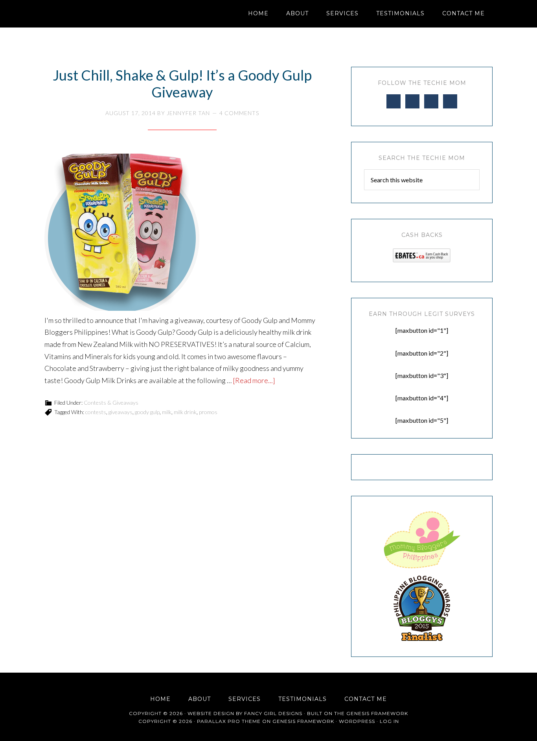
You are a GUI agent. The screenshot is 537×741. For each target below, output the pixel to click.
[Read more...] (254, 380)
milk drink (185, 412)
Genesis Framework (377, 713)
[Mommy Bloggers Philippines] (422, 568)
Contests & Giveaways (111, 402)
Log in (389, 721)
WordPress (357, 721)
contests (95, 412)
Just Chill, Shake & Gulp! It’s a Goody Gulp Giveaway (182, 83)
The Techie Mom (115, 14)
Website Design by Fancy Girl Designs (245, 713)
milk (166, 412)
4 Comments (239, 113)
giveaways (120, 412)
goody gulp (147, 412)
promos (208, 412)
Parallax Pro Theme (229, 721)
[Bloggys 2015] (421, 638)
